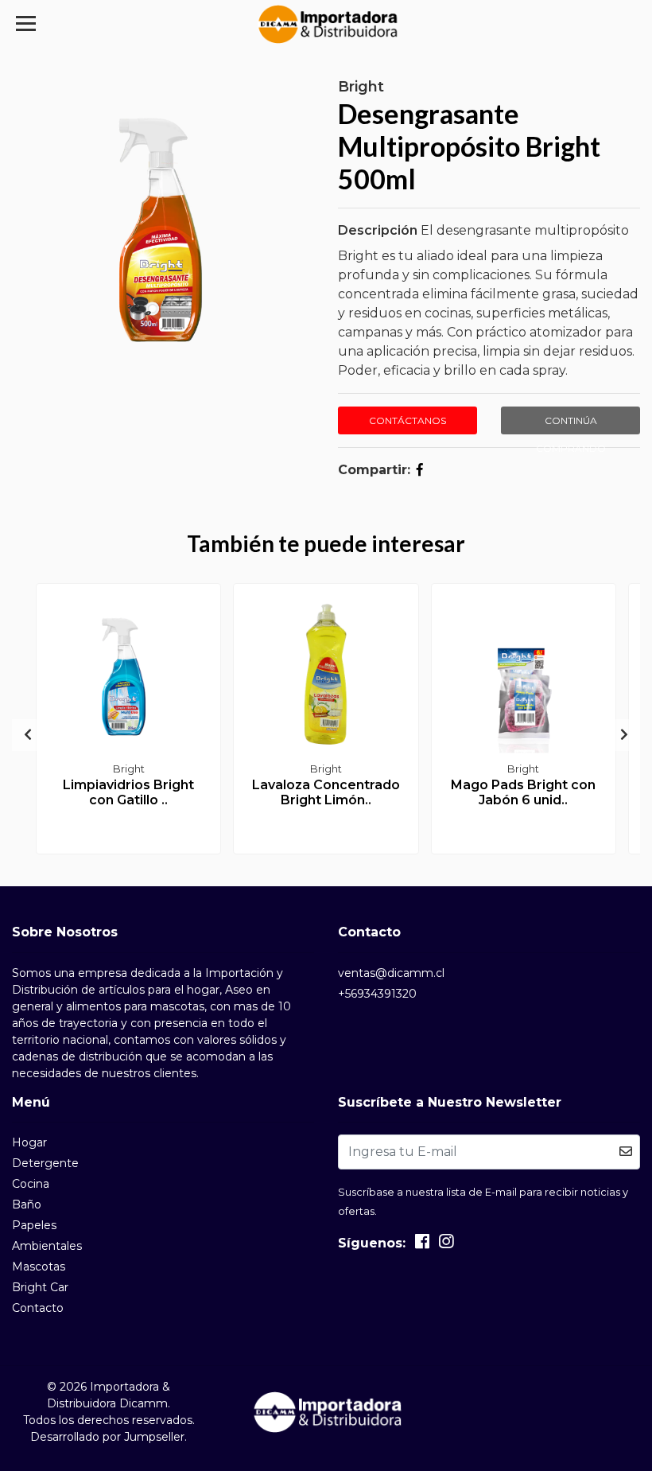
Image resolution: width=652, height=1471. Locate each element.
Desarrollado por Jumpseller (107, 1437)
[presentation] (28, 735)
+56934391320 (377, 994)
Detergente (45, 1163)
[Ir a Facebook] (422, 1244)
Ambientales (47, 1246)
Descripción (377, 230)
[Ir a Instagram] (446, 1244)
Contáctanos (407, 420)
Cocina (30, 1184)
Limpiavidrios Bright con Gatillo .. (128, 792)
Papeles (34, 1225)
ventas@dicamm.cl (391, 973)
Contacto (38, 1308)
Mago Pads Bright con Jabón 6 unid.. (523, 792)
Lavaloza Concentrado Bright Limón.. (326, 792)
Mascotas (38, 1266)
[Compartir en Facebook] (420, 469)
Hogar (29, 1142)
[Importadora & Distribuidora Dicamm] (326, 24)
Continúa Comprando (571, 424)
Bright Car (40, 1287)
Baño (26, 1204)
